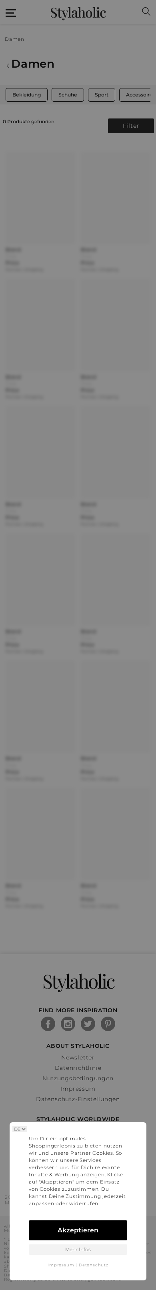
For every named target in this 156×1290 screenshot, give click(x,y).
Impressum (61, 1265)
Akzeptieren (78, 1230)
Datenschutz (93, 1265)
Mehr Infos (78, 1249)
